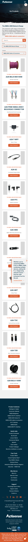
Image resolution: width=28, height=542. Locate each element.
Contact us (14, 493)
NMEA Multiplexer (14, 413)
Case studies (14, 444)
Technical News (14, 462)
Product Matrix (14, 455)
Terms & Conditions (16, 510)
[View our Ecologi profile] (11, 529)
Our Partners (14, 477)
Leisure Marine (14, 438)
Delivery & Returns (14, 491)
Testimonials (14, 480)
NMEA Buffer (14, 424)
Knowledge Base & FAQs (14, 486)
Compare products (18, 280)
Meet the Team (14, 475)
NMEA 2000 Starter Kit (14, 418)
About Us (14, 473)
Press (9, 510)
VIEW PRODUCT (14, 82)
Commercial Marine (14, 440)
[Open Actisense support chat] (25, 539)
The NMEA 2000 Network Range (14, 74)
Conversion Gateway (14, 411)
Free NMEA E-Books (14, 460)
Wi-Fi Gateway (14, 422)
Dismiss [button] (22, 540)
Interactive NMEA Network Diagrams (14, 464)
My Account (14, 435)
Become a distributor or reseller (14, 449)
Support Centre (14, 488)
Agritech (14, 442)
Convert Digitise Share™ (14, 458)
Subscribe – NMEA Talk (14, 466)
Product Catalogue (14, 447)
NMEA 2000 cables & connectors (14, 36)
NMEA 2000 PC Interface (14, 427)
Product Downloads (14, 433)
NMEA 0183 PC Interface (14, 415)
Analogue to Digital (14, 409)
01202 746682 (12, 505)
